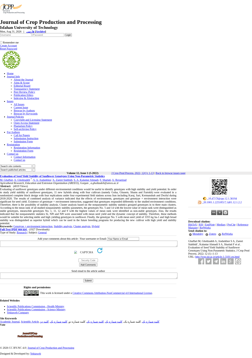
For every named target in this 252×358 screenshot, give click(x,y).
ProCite (231, 224)
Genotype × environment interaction (32, 226)
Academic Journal (10, 321)
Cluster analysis (81, 226)
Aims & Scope (22, 82)
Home (10, 73)
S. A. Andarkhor (42, 179)
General (42, 232)
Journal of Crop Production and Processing (51, 347)
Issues (10, 101)
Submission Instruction (26, 138)
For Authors (13, 132)
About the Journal (23, 79)
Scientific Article (30, 321)
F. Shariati (105, 179)
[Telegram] (216, 261)
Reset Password (8, 48)
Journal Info (13, 76)
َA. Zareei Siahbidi (62, 179)
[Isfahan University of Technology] (13, 17)
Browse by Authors (24, 110)
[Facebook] (201, 261)
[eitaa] (238, 261)
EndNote (210, 224)
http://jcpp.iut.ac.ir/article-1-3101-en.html (217, 256)
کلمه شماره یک (150, 321)
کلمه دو (44, 321)
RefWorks (205, 227)
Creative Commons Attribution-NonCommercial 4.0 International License (112, 293)
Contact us (12, 153)
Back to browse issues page (170, 173)
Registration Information (27, 147)
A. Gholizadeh (22, 179)
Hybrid (95, 226)
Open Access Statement (26, 122)
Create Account (8, 45)
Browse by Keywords (26, 113)
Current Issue (21, 107)
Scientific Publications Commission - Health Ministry (35, 306)
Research (22, 232)
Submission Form (23, 141)
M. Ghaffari (6, 179)
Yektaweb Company (18, 312)
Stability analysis (63, 226)
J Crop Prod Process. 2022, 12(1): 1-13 (132, 173)
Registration (13, 144)
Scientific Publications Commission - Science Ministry (36, 309)
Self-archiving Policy (25, 129)
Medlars (221, 224)
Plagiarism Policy (23, 126)
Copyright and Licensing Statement (33, 119)
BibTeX (192, 224)
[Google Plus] (231, 261)
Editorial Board (22, 85)
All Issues (19, 104)
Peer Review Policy (24, 92)
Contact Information (24, 156)
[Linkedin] (223, 261)
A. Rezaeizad (119, 179)
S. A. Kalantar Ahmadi (86, 179)
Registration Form (23, 150)
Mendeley (198, 233)
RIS (201, 224)
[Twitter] (209, 261)
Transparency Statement (27, 88)
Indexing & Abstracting (26, 98)
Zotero (212, 233)
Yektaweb (35, 353)
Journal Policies (15, 116)
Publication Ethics (23, 95)
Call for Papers (22, 135)
